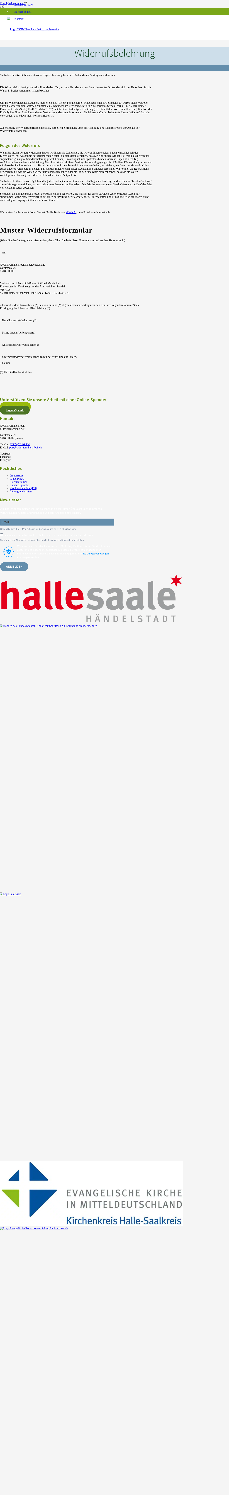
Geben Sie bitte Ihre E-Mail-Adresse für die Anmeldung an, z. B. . (38, 529)
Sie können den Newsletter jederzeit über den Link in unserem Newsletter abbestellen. (42, 540)
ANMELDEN (14, 566)
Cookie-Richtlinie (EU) (23, 488)
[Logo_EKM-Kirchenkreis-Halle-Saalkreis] (91, 1225)
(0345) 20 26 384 (20, 444)
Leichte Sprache (23, 4)
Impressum (16, 475)
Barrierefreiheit (22, 11)
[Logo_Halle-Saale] (91, 622)
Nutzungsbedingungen (96, 553)
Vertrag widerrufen (21, 491)
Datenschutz (17, 478)
